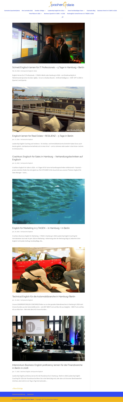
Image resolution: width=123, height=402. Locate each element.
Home (35, 71)
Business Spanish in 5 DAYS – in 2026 (54, 13)
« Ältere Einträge (17, 388)
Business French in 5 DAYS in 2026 (107, 10)
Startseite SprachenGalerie (12, 10)
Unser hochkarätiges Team (75, 10)
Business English (25, 371)
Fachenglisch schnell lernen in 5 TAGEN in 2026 (80, 13)
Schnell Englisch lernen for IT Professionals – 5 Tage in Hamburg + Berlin (48, 67)
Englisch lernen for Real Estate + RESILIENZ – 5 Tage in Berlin (42, 136)
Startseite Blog (91, 10)
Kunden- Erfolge (39, 10)
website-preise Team (27, 399)
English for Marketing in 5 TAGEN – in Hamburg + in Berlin (41, 228)
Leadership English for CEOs (56, 10)
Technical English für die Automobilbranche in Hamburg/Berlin (43, 296)
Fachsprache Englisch (27, 71)
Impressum (30, 394)
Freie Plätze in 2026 (34, 13)
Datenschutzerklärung (18, 394)
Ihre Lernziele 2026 (27, 10)
